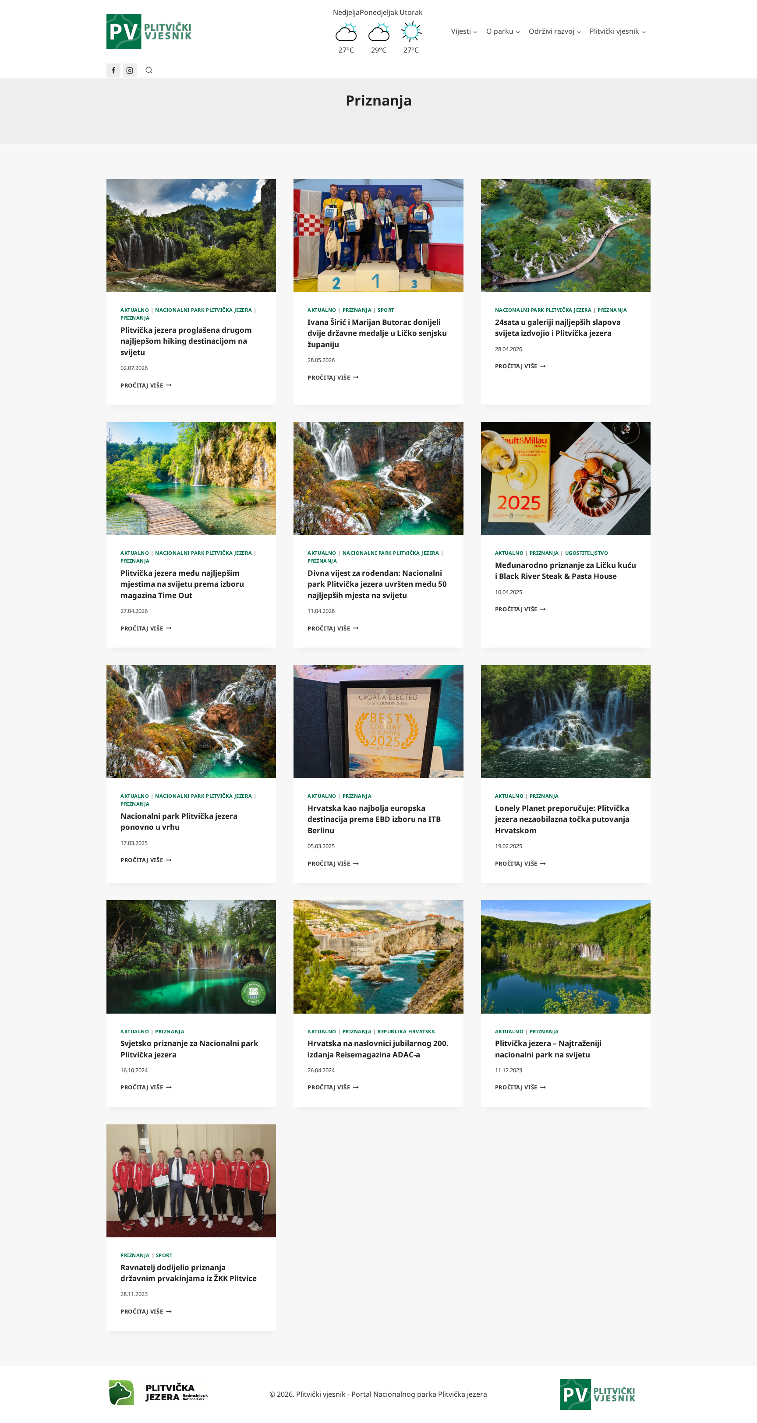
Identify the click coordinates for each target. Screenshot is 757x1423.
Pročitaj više (146, 385)
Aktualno (134, 309)
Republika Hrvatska (406, 1031)
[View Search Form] (149, 70)
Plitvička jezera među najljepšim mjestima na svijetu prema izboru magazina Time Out (182, 584)
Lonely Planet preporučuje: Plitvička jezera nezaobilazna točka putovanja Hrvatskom (562, 819)
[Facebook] (113, 70)
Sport (386, 309)
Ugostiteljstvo (586, 552)
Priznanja (135, 317)
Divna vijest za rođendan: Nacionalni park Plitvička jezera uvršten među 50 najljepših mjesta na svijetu (377, 584)
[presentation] (191, 235)
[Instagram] (130, 70)
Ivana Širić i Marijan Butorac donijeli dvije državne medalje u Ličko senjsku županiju (377, 333)
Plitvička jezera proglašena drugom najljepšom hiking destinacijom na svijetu (186, 341)
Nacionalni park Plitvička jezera (203, 309)
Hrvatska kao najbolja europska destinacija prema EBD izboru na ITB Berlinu (374, 819)
